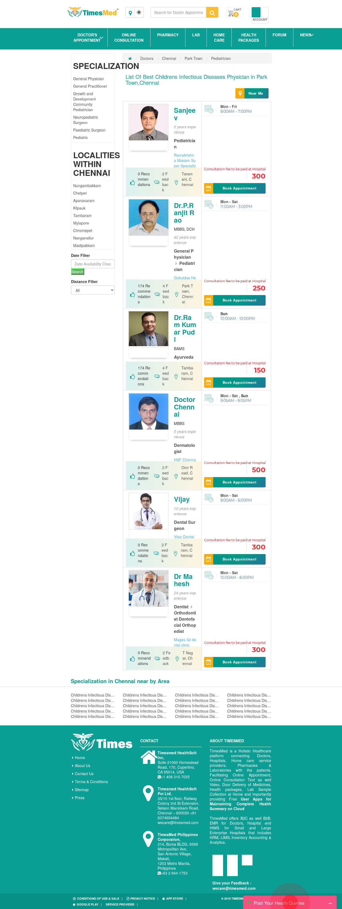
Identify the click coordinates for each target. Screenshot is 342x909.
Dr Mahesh (183, 580)
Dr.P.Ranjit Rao (184, 212)
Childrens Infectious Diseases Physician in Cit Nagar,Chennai (249, 705)
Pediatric (80, 137)
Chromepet (82, 230)
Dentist (181, 607)
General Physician (88, 78)
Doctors (146, 58)
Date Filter (80, 255)
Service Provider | (122, 904)
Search (78, 271)
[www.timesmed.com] (130, 58)
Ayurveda (183, 357)
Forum (279, 34)
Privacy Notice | (144, 898)
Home (80, 757)
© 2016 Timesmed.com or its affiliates (243, 900)
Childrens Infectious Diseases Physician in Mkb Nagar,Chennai (197, 705)
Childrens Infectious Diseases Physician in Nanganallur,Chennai (249, 700)
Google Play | (89, 904)
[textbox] (178, 12)
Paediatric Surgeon (89, 130)
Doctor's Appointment (87, 37)
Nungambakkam (87, 185)
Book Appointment (239, 188)
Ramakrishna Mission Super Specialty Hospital (185, 163)
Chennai (169, 58)
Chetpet (80, 193)
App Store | (176, 898)
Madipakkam (84, 245)
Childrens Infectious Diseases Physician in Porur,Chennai (93, 716)
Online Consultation (128, 37)
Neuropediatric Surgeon (85, 119)
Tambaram (82, 215)
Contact (149, 740)
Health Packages (248, 37)
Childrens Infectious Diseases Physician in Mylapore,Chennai (145, 700)
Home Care (219, 37)
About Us (82, 765)
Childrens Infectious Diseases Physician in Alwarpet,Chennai (197, 711)
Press (79, 797)
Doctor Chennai (184, 406)
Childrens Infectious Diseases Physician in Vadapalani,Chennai (197, 716)
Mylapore (81, 223)
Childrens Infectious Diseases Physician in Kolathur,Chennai (145, 716)
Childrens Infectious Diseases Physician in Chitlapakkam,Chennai (249, 695)
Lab (196, 34)
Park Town (194, 58)
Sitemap (82, 789)
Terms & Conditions (91, 781)
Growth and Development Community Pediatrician (84, 101)
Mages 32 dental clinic (185, 642)
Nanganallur (83, 238)
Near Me (255, 93)
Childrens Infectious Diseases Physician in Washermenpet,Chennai (145, 711)
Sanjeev (185, 113)
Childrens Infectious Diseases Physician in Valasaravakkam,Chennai (93, 700)
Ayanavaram (84, 200)
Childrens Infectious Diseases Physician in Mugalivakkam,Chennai (93, 711)
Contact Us (84, 773)
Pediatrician (221, 58)
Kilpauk (79, 208)
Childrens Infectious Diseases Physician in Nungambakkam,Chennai (93, 695)
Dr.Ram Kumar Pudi (185, 328)
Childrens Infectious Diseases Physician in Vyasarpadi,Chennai (249, 716)
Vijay (182, 499)
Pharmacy (167, 34)
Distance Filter (84, 281)
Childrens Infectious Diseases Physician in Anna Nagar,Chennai (197, 700)
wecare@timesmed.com (233, 888)
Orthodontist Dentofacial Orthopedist (185, 622)
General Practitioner (90, 86)
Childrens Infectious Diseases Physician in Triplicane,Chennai (93, 705)
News (305, 34)
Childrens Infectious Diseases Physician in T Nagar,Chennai (249, 711)
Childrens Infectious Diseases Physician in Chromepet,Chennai (197, 695)
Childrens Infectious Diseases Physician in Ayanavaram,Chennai (145, 695)
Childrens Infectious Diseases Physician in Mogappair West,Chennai (145, 705)
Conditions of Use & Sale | (99, 898)
